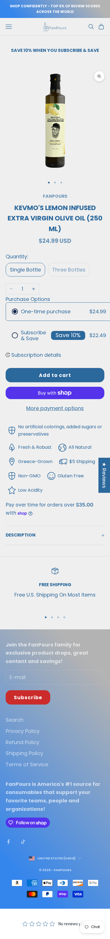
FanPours (55, 196)
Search (14, 719)
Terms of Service (27, 764)
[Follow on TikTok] (23, 841)
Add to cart (55, 375)
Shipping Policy (24, 753)
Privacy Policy (22, 731)
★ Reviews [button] (104, 475)
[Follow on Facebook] (8, 841)
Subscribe (28, 697)
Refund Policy (22, 742)
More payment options (55, 408)
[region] (55, 587)
